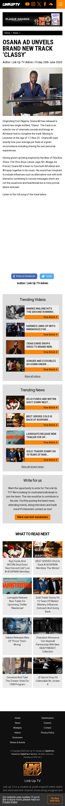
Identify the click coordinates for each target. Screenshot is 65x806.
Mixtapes (17, 728)
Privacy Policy (47, 732)
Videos (17, 732)
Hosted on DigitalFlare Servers (24, 754)
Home (7, 33)
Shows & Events (17, 742)
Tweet (49, 276)
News (15, 33)
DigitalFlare (49, 751)
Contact (47, 728)
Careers (47, 723)
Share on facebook (25, 276)
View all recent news (32, 466)
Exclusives (17, 737)
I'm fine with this (55, 799)
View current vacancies (32, 517)
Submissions (47, 718)
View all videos (33, 376)
